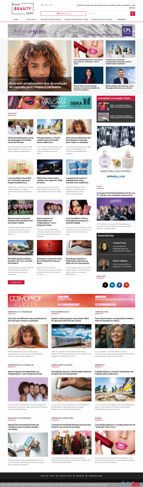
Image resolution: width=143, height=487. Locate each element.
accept (136, 485)
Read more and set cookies (97, 485)
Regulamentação (60, 312)
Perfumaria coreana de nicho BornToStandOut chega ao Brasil (49, 260)
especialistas (106, 235)
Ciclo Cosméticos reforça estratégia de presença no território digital (77, 220)
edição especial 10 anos (101, 19)
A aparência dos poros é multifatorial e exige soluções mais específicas (77, 180)
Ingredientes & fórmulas (21, 365)
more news (16, 282)
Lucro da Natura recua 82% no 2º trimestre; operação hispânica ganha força (20, 180)
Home (15, 19)
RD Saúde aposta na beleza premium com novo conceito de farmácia (20, 260)
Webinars (122, 19)
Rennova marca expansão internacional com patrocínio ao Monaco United (20, 220)
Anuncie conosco (65, 476)
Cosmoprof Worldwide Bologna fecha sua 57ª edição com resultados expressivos (116, 194)
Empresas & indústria (62, 418)
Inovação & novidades (19, 418)
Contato (52, 476)
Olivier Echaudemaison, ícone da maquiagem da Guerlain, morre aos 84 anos (20, 140)
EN (46, 5)
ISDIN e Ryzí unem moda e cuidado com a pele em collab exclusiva (49, 180)
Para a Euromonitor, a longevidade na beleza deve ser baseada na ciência (114, 319)
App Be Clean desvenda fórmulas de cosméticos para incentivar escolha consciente (23, 427)
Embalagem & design (61, 365)
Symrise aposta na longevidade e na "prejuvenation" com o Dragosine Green (46, 221)
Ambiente (100, 365)
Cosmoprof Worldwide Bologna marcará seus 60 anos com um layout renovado (71, 426)
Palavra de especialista (51, 19)
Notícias (30, 19)
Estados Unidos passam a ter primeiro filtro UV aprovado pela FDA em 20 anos (70, 319)
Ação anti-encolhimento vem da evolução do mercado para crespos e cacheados (38, 85)
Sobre (43, 476)
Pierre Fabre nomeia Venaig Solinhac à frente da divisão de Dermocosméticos (86, 88)
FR (42, 5)
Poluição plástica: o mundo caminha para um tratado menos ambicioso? (48, 140)
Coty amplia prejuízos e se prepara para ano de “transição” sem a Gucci (88, 62)
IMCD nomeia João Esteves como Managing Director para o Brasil (119, 87)
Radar (98, 418)
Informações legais (95, 476)
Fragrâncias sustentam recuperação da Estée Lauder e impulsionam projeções (118, 62)
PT (51, 5)
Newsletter (64, 14)
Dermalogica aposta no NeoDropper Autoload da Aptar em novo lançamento (77, 260)
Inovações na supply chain (76, 19)
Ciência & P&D (101, 312)
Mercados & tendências (20, 312)
